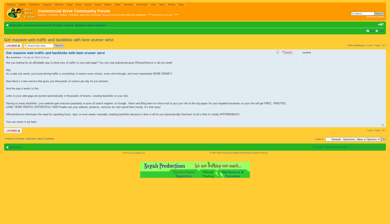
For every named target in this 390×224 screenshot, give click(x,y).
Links (153, 4)
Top (383, 125)
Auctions (11, 4)
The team (317, 147)
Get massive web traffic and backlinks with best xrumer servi (58, 40)
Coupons (47, 4)
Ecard (69, 4)
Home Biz (128, 4)
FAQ (372, 31)
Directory (59, 4)
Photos (171, 4)
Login (381, 31)
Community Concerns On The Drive (44, 25)
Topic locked (10, 44)
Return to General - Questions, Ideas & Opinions (30, 138)
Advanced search (375, 16)
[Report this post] (278, 52)
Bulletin (22, 4)
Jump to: (319, 139)
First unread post (356, 45)
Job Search (141, 4)
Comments (34, 4)
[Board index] (21, 12)
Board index (16, 25)
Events (88, 4)
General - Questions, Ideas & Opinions (85, 25)
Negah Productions (242, 153)
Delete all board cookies (336, 147)
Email (78, 4)
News (162, 4)
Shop (181, 4)
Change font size (381, 24)
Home (117, 4)
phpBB (138, 153)
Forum (98, 4)
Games (107, 4)
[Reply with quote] (287, 52)
